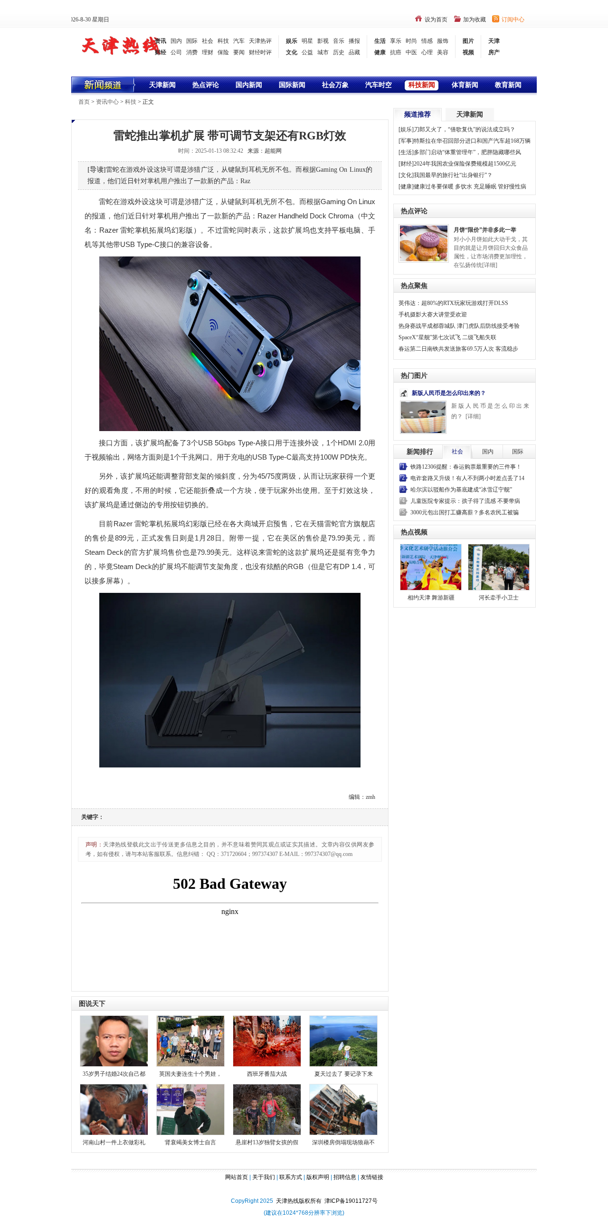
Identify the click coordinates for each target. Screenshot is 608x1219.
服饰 (442, 41)
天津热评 (260, 41)
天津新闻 (162, 84)
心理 (427, 52)
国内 (176, 41)
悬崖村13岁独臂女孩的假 (267, 1142)
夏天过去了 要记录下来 (343, 1074)
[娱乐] (406, 129)
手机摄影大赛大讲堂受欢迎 (433, 314)
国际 (192, 41)
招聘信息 (344, 1177)
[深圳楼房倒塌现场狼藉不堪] (343, 1108)
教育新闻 (508, 84)
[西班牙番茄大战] (267, 1040)
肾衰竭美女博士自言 (190, 1142)
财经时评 (260, 52)
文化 (291, 52)
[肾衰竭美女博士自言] (190, 1108)
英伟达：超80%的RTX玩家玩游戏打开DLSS (453, 303)
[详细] (489, 265)
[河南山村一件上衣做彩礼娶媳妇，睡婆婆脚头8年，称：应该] (114, 1108)
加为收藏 (474, 19)
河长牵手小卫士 (499, 597)
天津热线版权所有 (300, 1201)
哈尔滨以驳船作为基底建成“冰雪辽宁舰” (461, 489)
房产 (494, 52)
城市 (323, 52)
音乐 (338, 41)
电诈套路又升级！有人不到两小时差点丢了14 (467, 478)
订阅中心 (513, 19)
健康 (380, 52)
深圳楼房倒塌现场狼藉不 (343, 1142)
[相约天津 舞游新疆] (431, 567)
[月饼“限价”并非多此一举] (424, 242)
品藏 (354, 52)
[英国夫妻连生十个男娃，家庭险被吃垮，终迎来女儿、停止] (190, 1040)
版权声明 (317, 1177)
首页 (84, 101)
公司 (176, 52)
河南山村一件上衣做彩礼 (114, 1142)
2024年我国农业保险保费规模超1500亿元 (465, 163)
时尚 (411, 41)
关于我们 (263, 1177)
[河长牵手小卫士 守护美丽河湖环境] (499, 567)
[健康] (406, 186)
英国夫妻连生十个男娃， (190, 1074)
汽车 (239, 41)
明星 (307, 41)
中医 (411, 52)
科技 (223, 41)
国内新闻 (249, 84)
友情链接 (372, 1177)
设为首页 (436, 19)
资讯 (160, 41)
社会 (207, 41)
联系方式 (290, 1177)
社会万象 (335, 84)
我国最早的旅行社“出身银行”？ (453, 175)
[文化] (406, 175)
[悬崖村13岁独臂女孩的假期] (267, 1108)
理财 (207, 52)
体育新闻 (465, 84)
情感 (427, 41)
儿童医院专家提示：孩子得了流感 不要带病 (465, 501)
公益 (307, 52)
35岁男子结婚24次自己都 (114, 1074)
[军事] (406, 141)
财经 (160, 52)
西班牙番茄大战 (267, 1074)
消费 (192, 52)
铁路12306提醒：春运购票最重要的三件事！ (466, 466)
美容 (442, 52)
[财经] (406, 163)
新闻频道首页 (103, 85)
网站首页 (236, 1177)
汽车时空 (378, 84)
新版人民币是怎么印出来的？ (449, 393)
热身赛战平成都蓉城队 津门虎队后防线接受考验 (459, 326)
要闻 (239, 52)
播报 (354, 41)
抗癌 (395, 52)
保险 (223, 52)
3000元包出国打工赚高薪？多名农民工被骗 (464, 512)
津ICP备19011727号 (351, 1201)
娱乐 (291, 41)
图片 (468, 41)
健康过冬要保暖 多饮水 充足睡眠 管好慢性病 (470, 186)
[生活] (406, 152)
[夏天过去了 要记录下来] (343, 1040)
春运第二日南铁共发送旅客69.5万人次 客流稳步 (458, 348)
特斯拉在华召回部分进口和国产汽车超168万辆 (472, 141)
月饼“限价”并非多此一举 (485, 229)
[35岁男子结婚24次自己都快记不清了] (114, 1040)
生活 (380, 41)
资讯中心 (107, 101)
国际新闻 (292, 84)
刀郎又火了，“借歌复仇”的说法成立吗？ (464, 129)
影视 (323, 41)
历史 (338, 52)
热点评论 (205, 84)
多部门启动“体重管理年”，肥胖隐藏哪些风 (467, 152)
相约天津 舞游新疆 (431, 597)
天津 (494, 41)
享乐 (395, 41)
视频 (468, 52)
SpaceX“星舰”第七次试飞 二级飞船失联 (447, 337)
